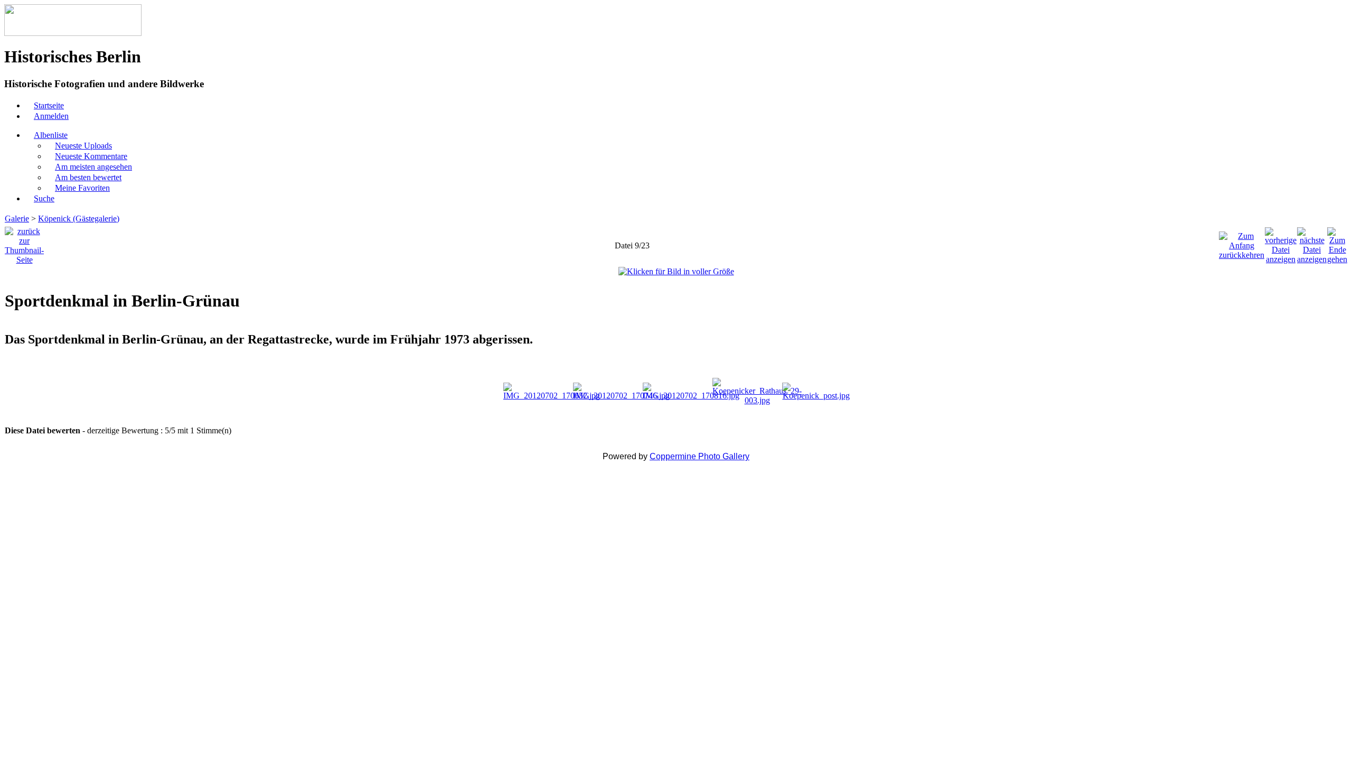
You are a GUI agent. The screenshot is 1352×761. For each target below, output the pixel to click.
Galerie (17, 218)
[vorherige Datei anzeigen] (1281, 242)
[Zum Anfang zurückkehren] (1241, 242)
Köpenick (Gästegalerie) (78, 218)
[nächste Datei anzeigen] (1312, 242)
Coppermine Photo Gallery (699, 456)
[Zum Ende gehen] (1337, 242)
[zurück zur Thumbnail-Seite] (24, 242)
